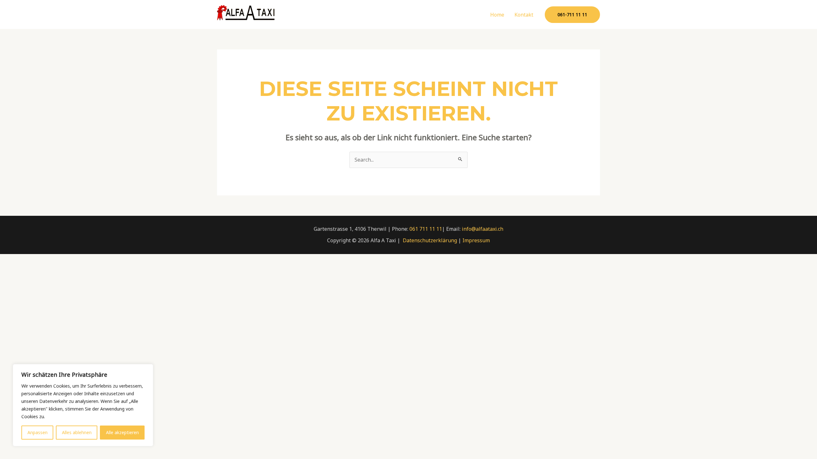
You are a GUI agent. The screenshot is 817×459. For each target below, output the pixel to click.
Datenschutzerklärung (430, 240)
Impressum (476, 240)
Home (497, 14)
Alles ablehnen (77, 432)
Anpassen (37, 432)
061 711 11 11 (425, 228)
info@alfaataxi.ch (482, 228)
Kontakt (523, 14)
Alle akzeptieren (122, 432)
